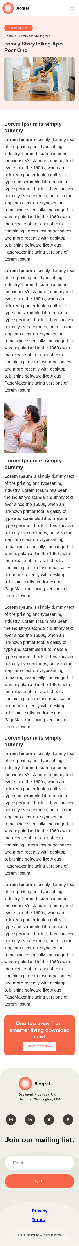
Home (8, 36)
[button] (72, 9)
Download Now (39, 1046)
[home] (14, 8)
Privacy (39, 1210)
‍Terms (38, 1219)
